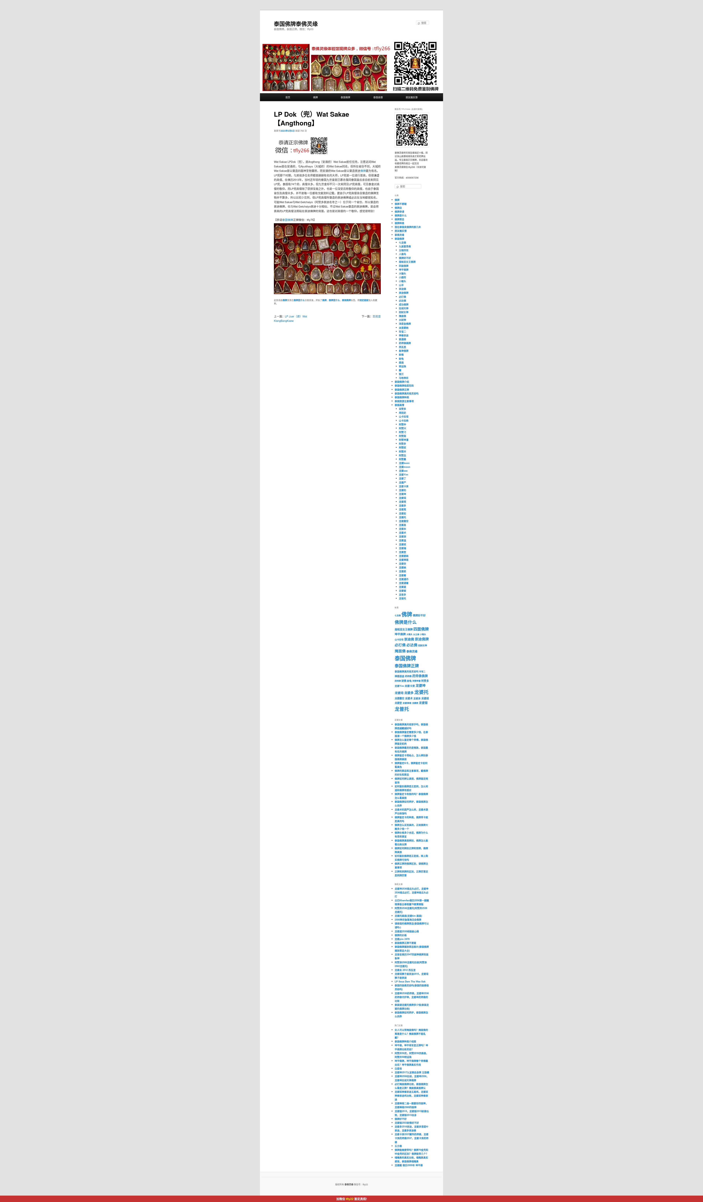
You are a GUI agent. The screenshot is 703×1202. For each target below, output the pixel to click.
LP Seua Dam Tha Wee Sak (410, 981)
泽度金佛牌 (405, 323)
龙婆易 (402, 525)
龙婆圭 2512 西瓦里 (405, 970)
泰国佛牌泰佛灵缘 (296, 23)
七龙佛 (402, 242)
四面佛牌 (403, 265)
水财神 (402, 319)
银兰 (401, 374)
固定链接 (364, 300)
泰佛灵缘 (399, 234)
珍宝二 (402, 331)
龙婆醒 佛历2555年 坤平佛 (409, 1165)
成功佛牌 (403, 304)
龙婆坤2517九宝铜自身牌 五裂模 (412, 1072)
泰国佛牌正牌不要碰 (405, 942)
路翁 (401, 362)
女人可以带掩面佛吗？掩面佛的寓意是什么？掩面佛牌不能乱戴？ (411, 1033)
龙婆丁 (402, 478)
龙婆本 (402, 528)
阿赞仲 (402, 424)
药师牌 (398, 680)
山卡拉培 (403, 416)
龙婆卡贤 (403, 486)
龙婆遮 (402, 586)
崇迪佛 (402, 288)
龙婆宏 (402, 513)
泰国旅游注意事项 (404, 401)
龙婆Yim (403, 474)
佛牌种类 (399, 223)
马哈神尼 (403, 377)
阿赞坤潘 (403, 439)
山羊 (401, 285)
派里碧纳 (403, 327)
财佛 (401, 354)
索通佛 (402, 339)
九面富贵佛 (405, 246)
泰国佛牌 (345, 97)
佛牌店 (398, 207)
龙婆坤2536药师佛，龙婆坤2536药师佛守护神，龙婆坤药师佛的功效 (412, 997)
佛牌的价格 (401, 935)
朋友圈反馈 (412, 97)
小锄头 (402, 281)
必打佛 (402, 296)
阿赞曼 (402, 459)
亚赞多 (402, 408)
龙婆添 (402, 536)
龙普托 (402, 598)
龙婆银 (402, 590)
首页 (287, 97)
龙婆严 (402, 482)
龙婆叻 (402, 490)
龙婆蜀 (402, 575)
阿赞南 (402, 436)
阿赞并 (402, 451)
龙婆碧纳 (403, 556)
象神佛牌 (403, 350)
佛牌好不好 (405, 258)
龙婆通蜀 (403, 583)
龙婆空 (402, 563)
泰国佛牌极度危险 (404, 385)
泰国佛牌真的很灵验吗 (407, 393)
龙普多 (402, 594)
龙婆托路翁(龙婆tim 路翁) (408, 915)
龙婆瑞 (402, 548)
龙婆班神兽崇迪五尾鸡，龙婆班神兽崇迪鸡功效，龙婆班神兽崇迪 (411, 1095)
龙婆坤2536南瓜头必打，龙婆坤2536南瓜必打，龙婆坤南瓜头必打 (411, 892)
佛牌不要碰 (401, 203)
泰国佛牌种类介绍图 (405, 1041)
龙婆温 (402, 540)
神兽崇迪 (403, 335)
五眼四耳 (403, 250)
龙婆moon (404, 466)
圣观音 (377, 316)
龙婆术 (402, 532)
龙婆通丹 (403, 579)
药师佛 (408, 676)
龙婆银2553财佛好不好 (407, 1122)
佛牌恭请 (399, 211)
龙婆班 (402, 544)
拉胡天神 (403, 308)
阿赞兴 (402, 428)
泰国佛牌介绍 (402, 381)
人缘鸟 (402, 254)
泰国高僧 (378, 97)
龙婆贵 (415, 703)
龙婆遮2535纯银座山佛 (407, 931)
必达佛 (402, 300)
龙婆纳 (402, 567)
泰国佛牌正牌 (402, 389)
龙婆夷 (402, 509)
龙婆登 (402, 552)
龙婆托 (402, 517)
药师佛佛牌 (405, 343)
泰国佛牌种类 (402, 397)
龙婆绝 (402, 571)
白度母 (398, 1068)
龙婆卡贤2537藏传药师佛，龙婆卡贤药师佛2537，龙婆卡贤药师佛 (411, 1138)
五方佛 (398, 1146)
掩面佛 (402, 316)
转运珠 (402, 366)
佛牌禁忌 (399, 219)
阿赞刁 (402, 432)
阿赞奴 (402, 447)
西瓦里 (402, 347)
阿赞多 (402, 443)
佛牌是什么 (299, 300)
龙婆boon (404, 463)
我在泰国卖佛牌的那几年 (408, 227)
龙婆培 (402, 497)
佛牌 (315, 97)
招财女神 (403, 312)
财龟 (401, 358)
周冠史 (402, 412)
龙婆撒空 (403, 521)
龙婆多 (402, 505)
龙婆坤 (402, 494)
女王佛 (416, 634)
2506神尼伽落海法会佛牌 (408, 919)
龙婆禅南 (403, 559)
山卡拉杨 (403, 420)
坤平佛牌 (403, 269)
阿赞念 (402, 455)
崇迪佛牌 (403, 292)
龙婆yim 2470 (402, 939)
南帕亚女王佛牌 (407, 261)
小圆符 (402, 277)
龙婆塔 (402, 501)
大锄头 (402, 273)
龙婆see (403, 470)
